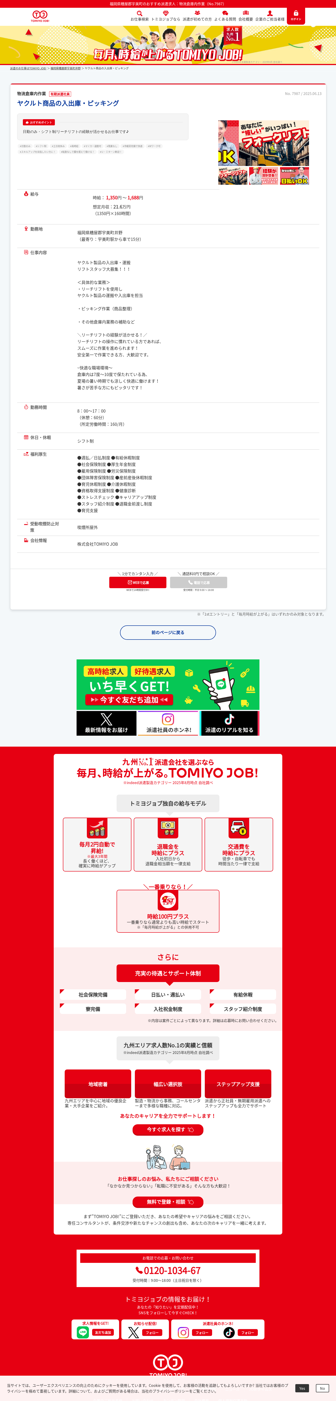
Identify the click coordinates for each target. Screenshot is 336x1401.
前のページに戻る (168, 642)
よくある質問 (225, 19)
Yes (302, 1388)
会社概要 (245, 19)
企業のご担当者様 (270, 19)
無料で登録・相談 (166, 1210)
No (322, 1388)
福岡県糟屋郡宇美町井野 (66, 68)
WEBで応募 (141, 591)
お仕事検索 (140, 19)
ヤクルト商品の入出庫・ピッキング (68, 103)
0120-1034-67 (172, 1279)
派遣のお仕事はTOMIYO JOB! (28, 68)
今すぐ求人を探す (166, 1138)
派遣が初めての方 (197, 19)
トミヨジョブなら (165, 19)
